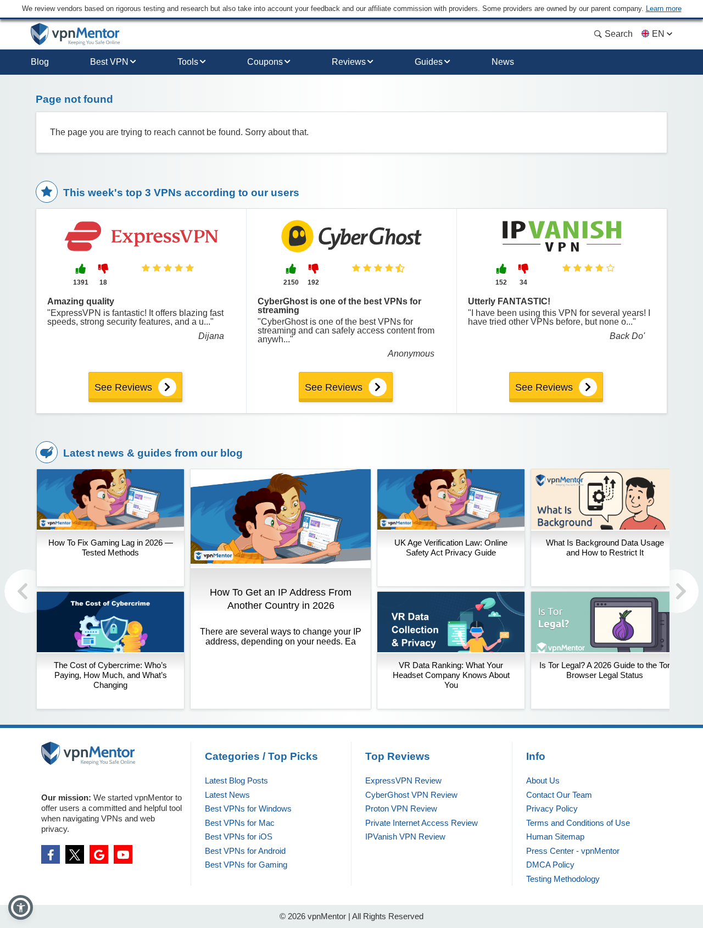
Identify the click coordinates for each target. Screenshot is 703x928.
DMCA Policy (550, 864)
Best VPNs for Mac (240, 822)
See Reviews (123, 387)
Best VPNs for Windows (248, 808)
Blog (40, 61)
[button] (20, 907)
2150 (291, 282)
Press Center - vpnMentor (573, 850)
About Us (543, 780)
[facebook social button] (50, 854)
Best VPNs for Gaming (246, 864)
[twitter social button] (74, 854)
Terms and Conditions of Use (578, 822)
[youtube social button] (123, 854)
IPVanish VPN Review (405, 836)
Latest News (227, 794)
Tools (187, 61)
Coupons (265, 61)
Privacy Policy (552, 808)
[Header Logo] (75, 34)
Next (677, 591)
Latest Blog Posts (236, 780)
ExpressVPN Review (403, 780)
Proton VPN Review (401, 808)
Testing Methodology (563, 878)
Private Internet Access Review (421, 822)
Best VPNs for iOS (238, 836)
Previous (26, 591)
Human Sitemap (555, 836)
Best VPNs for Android (245, 850)
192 (313, 282)
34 (523, 282)
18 (103, 282)
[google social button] (99, 854)
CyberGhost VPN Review (411, 794)
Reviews (349, 61)
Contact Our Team (559, 794)
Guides (429, 61)
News (503, 61)
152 (501, 282)
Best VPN (109, 61)
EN (658, 33)
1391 (80, 282)
